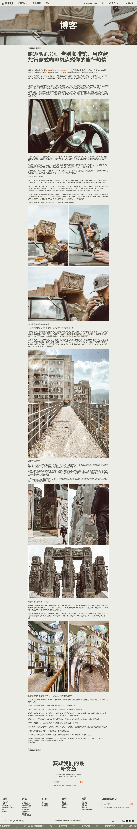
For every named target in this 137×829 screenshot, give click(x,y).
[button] (91, 3)
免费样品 (65, 807)
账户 (43, 802)
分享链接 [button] (32, 742)
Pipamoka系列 (25, 809)
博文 (3, 804)
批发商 (64, 802)
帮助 (3, 809)
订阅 (81, 782)
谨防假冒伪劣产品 (7, 807)
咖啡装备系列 (26, 815)
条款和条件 (75, 786)
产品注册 (45, 806)
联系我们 (5, 811)
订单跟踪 (45, 804)
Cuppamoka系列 (26, 811)
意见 (63, 806)
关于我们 (5, 802)
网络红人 (65, 804)
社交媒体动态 (6, 806)
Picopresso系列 (26, 804)
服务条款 (84, 802)
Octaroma (24, 813)
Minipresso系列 (26, 807)
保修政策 (84, 807)
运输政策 (84, 804)
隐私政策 (67, 786)
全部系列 (25, 802)
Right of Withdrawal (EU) (87, 809)
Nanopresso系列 (26, 806)
